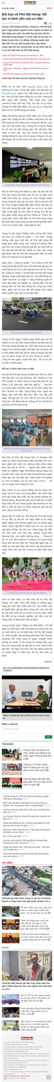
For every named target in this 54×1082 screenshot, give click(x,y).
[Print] (50, 23)
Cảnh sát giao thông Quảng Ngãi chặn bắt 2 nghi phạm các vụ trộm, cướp (36, 1011)
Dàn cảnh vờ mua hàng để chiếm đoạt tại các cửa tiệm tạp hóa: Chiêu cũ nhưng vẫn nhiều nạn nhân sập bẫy (36, 1025)
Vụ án (5, 948)
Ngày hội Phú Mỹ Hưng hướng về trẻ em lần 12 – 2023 (23, 55)
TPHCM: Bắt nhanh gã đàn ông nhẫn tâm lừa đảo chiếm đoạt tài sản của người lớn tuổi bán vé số (27, 986)
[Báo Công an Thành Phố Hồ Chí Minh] (30, 2)
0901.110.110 (25, 1076)
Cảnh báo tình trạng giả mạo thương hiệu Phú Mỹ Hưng (23, 74)
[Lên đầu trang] (48, 1077)
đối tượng (37, 106)
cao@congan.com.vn (15, 1069)
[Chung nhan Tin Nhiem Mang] (15, 1078)
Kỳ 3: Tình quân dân (12, 836)
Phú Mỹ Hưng (9, 93)
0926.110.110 (14, 1076)
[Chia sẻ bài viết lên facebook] (45, 23)
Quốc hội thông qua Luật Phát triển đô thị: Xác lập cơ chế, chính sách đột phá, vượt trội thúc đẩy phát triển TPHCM (34, 924)
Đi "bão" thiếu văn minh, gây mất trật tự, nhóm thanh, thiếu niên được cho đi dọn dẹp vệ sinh (36, 910)
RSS (50, 8)
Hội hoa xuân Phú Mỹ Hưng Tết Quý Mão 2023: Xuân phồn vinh (26, 59)
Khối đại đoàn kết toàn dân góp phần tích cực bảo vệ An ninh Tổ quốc (37, 782)
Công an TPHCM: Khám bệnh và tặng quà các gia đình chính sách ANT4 (35, 767)
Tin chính (7, 863)
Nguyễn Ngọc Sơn (38, 86)
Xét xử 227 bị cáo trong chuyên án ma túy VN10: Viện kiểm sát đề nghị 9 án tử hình (35, 998)
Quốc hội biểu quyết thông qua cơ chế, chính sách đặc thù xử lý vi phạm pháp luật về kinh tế (36, 937)
